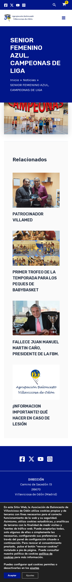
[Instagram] (24, 5)
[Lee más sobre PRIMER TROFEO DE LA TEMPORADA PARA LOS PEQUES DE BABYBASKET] (36, 248)
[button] (54, 5)
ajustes (34, 568)
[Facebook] (6, 5)
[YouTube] (18, 5)
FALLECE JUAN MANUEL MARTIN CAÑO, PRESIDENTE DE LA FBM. (36, 348)
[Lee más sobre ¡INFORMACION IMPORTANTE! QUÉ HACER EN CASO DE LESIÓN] (36, 382)
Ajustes (30, 575)
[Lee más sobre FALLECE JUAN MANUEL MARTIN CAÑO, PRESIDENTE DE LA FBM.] (36, 318)
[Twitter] (12, 5)
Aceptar (12, 575)
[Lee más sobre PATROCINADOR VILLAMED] (36, 190)
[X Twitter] (31, 459)
